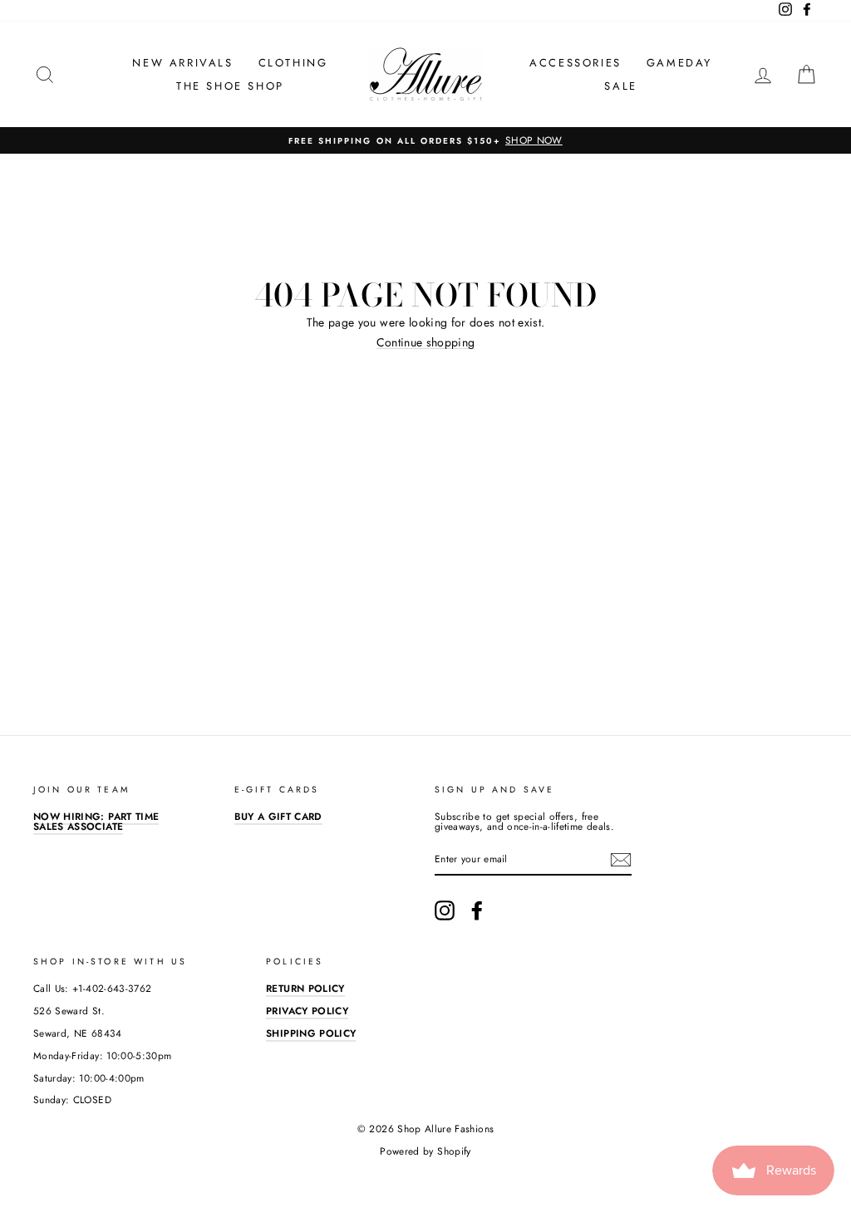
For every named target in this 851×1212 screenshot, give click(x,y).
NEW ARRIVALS (182, 63)
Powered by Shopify (425, 1151)
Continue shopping (425, 342)
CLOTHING (293, 63)
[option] (425, 140)
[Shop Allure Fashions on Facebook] (477, 910)
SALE (620, 86)
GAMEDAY (679, 63)
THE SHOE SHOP (230, 86)
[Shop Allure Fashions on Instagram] (445, 910)
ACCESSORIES (575, 63)
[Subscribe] (621, 860)
